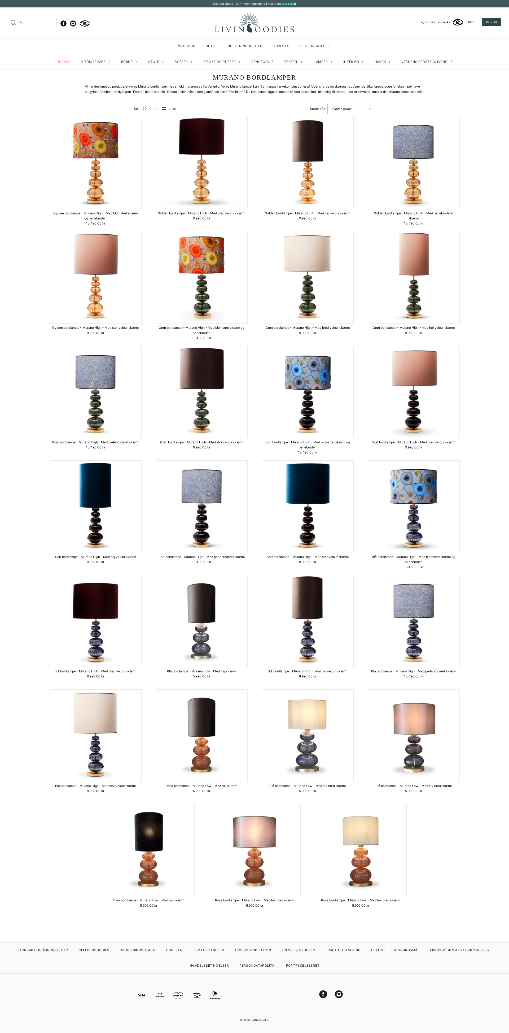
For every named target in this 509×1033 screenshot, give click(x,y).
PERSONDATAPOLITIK (257, 965)
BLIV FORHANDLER (315, 46)
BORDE (129, 62)
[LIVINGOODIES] (254, 15)
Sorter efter (318, 109)
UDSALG (63, 62)
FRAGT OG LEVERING (343, 950)
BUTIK (211, 46)
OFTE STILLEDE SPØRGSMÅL (395, 950)
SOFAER (184, 62)
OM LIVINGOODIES (94, 950)
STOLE (156, 62)
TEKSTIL (293, 62)
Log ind (424, 22)
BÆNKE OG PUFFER (222, 62)
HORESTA (281, 46)
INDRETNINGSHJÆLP (244, 46)
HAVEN (383, 62)
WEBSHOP (186, 46)
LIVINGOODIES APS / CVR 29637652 (460, 950)
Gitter (153, 109)
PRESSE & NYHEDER (298, 950)
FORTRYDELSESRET (302, 965)
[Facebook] (63, 23)
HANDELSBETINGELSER (209, 965)
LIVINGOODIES (259, 1019)
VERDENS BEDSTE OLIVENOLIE (427, 62)
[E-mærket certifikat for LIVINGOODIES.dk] (85, 23)
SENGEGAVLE (262, 62)
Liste (172, 109)
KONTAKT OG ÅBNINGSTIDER (43, 950)
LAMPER (323, 62)
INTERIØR (353, 62)
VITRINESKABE (95, 62)
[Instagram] (73, 23)
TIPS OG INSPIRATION (253, 950)
